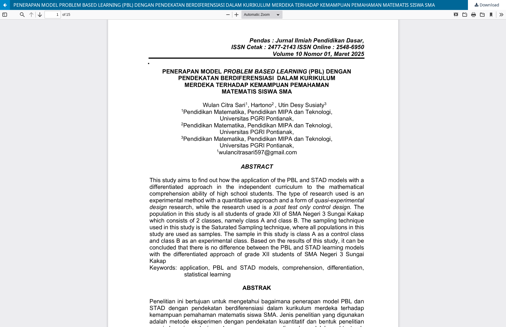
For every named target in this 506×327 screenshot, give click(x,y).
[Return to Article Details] (5, 5)
